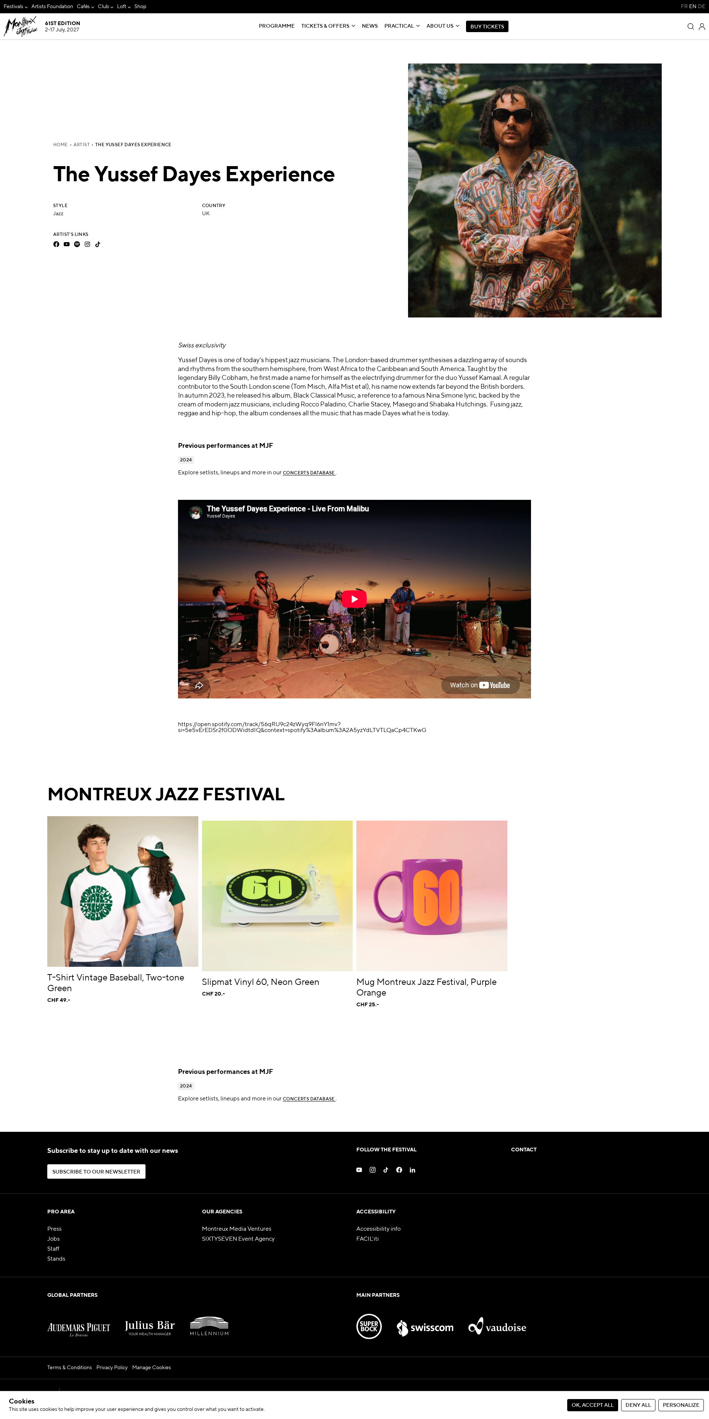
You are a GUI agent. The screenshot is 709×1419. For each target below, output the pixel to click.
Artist (81, 145)
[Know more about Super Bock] (369, 1322)
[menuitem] (16, 6)
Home (60, 145)
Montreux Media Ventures (236, 1229)
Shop (140, 6)
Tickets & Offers (325, 26)
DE (701, 6)
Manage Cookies (151, 1367)
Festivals (13, 6)
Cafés (83, 6)
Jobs (53, 1239)
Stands (56, 1259)
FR (684, 6)
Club (103, 6)
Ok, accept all (593, 1405)
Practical (399, 26)
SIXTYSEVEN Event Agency (238, 1239)
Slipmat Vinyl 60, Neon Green (260, 982)
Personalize (681, 1405)
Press (54, 1229)
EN (692, 6)
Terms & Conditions (69, 1367)
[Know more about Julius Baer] (150, 1322)
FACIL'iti (367, 1239)
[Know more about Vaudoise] (497, 1322)
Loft (121, 6)
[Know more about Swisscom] (425, 1322)
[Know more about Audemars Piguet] (78, 1322)
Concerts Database (309, 473)
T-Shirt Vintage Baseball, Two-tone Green (115, 983)
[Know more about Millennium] (209, 1322)
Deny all (638, 1405)
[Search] (691, 26)
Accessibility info (378, 1229)
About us (440, 26)
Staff (53, 1249)
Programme (277, 26)
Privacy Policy (112, 1367)
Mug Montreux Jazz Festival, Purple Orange (426, 987)
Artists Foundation (52, 6)
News (370, 26)
